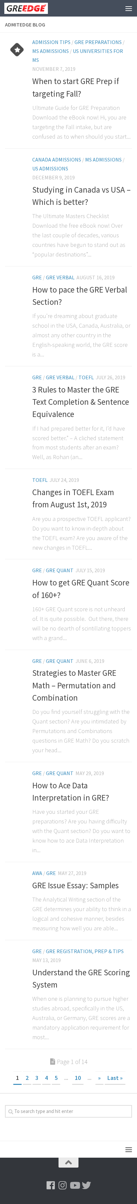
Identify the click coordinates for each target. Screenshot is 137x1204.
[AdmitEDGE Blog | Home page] (33, 8)
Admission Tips (51, 42)
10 (78, 1078)
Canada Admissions (56, 159)
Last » (115, 1078)
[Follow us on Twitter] (86, 1185)
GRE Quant (59, 570)
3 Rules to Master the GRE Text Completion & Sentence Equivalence (80, 402)
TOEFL (86, 377)
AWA (37, 873)
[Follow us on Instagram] (62, 1185)
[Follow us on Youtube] (74, 1185)
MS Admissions (50, 51)
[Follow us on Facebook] (50, 1185)
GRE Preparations (98, 42)
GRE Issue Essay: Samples (75, 885)
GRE (37, 277)
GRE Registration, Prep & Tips (85, 951)
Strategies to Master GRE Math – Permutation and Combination (74, 685)
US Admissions (50, 168)
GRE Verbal (60, 277)
